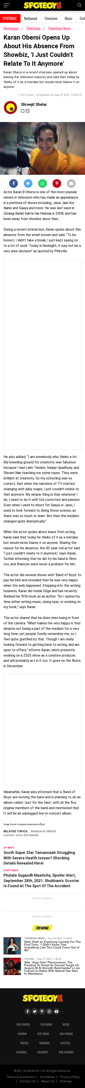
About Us (47, 1081)
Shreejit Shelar (34, 104)
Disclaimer (47, 1077)
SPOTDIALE (10, 18)
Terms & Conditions (20, 1077)
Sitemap (66, 1081)
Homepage (11, 28)
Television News (59, 28)
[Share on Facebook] (13, 184)
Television (50, 18)
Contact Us (28, 1081)
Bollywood (30, 18)
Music (68, 18)
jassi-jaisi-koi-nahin (21, 835)
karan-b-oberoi (44, 831)
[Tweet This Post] (28, 184)
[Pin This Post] (57, 184)
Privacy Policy (70, 1077)
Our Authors (66, 1052)
